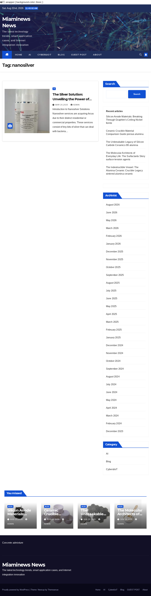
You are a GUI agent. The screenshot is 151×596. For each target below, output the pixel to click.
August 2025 (113, 283)
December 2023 (114, 431)
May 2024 (111, 400)
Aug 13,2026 (16, 519)
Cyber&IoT (44, 54)
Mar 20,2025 (62, 105)
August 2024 (113, 376)
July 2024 (111, 384)
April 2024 (111, 408)
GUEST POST (79, 54)
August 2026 (113, 204)
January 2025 (113, 337)
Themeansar (53, 590)
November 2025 (114, 259)
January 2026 (113, 243)
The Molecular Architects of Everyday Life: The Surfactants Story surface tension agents (125, 156)
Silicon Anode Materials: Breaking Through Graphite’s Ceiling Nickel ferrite (124, 119)
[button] (140, 54)
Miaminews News (23, 565)
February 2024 (114, 423)
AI (30, 54)
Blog (61, 54)
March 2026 (112, 228)
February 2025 (114, 329)
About (97, 54)
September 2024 (115, 369)
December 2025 (114, 251)
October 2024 (113, 361)
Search (110, 84)
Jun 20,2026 (89, 519)
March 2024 (112, 415)
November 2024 (114, 353)
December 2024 (114, 345)
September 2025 (115, 275)
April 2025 (111, 314)
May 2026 (111, 220)
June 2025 (111, 298)
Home (18, 54)
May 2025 (111, 306)
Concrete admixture (12, 542)
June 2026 (111, 212)
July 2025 (111, 290)
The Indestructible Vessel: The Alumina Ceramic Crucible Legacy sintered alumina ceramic (124, 170)
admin (76, 105)
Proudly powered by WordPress (16, 590)
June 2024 (111, 392)
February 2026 (114, 236)
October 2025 (113, 267)
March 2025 (112, 322)
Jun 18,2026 (126, 519)
